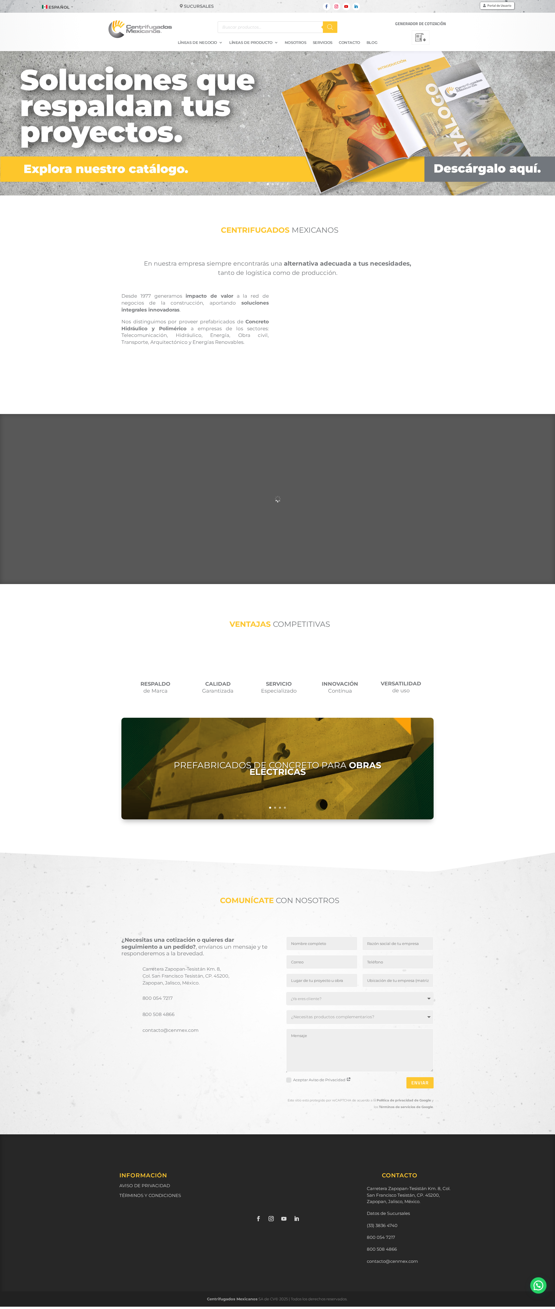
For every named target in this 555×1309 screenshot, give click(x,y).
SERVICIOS (322, 42)
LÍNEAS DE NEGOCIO (197, 42)
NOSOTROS (295, 42)
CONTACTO (349, 42)
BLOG (372, 42)
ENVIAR (420, 1082)
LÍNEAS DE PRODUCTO (251, 42)
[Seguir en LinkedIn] (356, 6)
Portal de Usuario (499, 5)
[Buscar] (330, 27)
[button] (538, 1285)
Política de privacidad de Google (404, 1100)
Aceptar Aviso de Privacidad (319, 1079)
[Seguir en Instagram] (336, 6)
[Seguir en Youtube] (346, 6)
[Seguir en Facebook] (326, 6)
